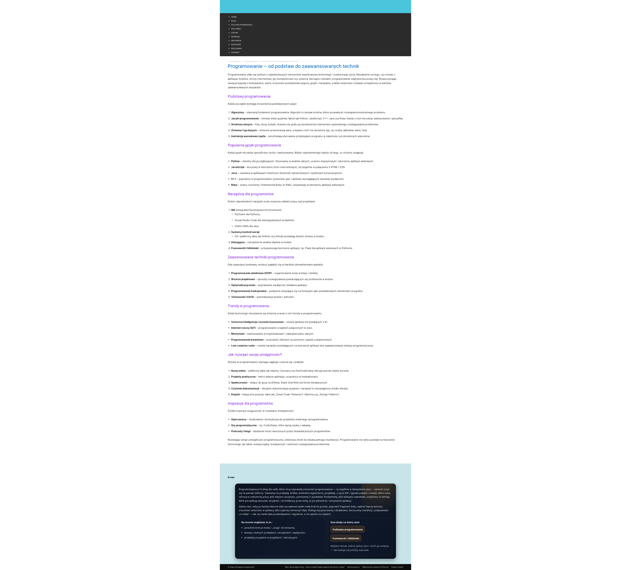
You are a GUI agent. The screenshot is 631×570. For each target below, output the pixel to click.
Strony (234, 32)
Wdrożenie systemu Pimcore (375, 567)
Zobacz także (397, 567)
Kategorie (236, 44)
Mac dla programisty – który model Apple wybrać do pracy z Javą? (315, 567)
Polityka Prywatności (241, 25)
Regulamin (236, 48)
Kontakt (235, 52)
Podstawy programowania (348, 529)
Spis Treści (236, 28)
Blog (233, 21)
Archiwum (236, 40)
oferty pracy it (353, 567)
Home (234, 17)
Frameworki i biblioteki (346, 538)
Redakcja (235, 36)
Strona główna (234, 61)
